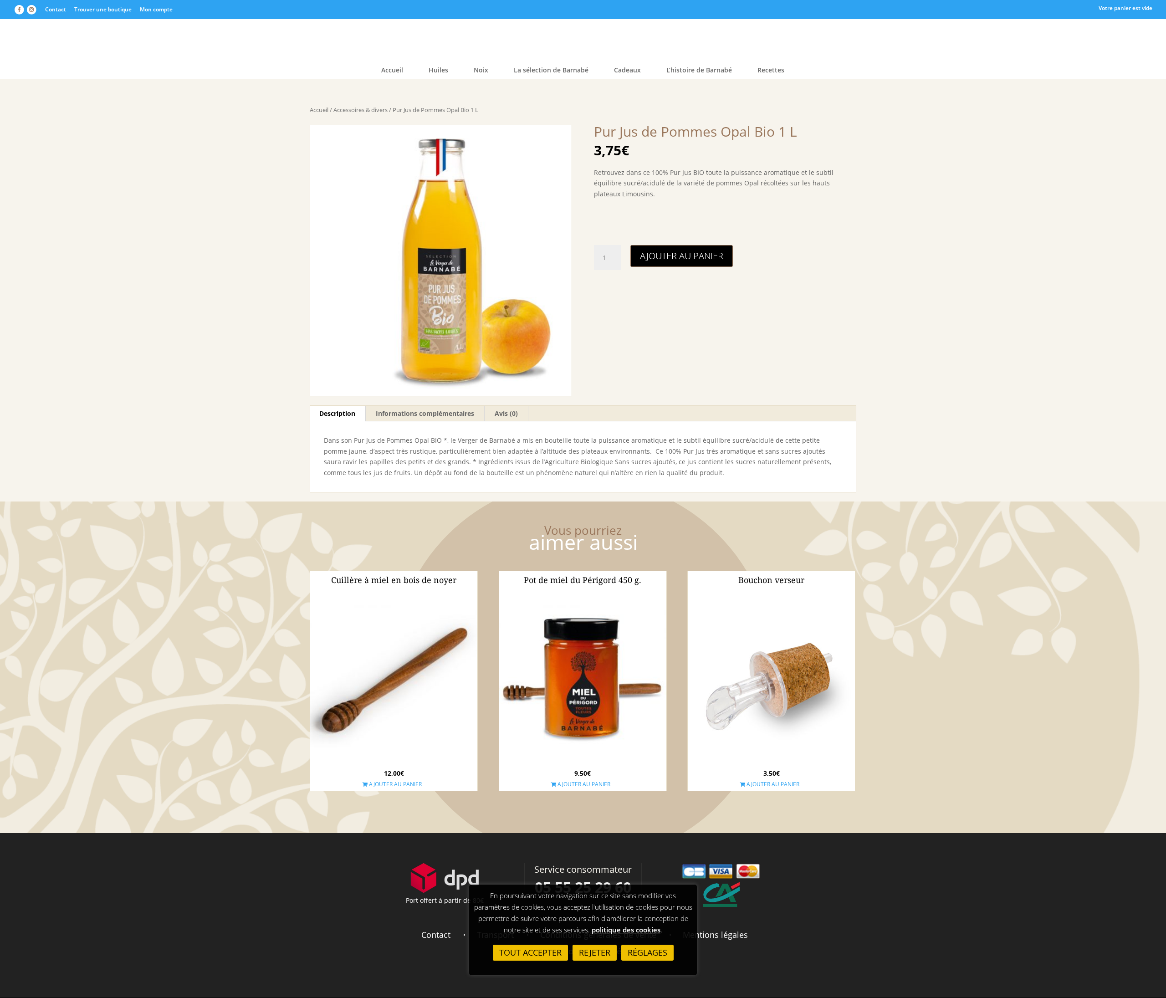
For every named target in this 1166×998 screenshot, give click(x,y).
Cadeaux (627, 70)
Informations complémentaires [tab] (425, 413)
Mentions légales (715, 934)
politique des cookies (626, 929)
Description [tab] (337, 413)
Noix (481, 70)
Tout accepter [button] (530, 952)
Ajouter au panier (681, 256)
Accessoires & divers (360, 110)
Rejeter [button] (594, 952)
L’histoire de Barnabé (699, 70)
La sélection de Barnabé (551, 70)
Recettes (770, 70)
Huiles (438, 70)
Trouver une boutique (103, 9)
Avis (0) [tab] (506, 413)
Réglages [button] (647, 952)
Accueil (392, 70)
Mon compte (156, 9)
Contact (55, 9)
